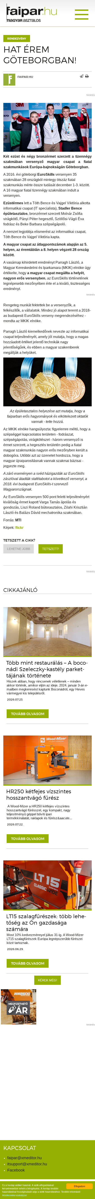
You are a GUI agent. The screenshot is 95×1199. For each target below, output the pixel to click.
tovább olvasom (27, 714)
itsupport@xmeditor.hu (27, 1164)
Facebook (16, 1170)
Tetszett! (50, 549)
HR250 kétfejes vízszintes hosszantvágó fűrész (38, 794)
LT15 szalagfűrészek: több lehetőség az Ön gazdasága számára (46, 922)
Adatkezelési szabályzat (14, 1195)
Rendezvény (16, 38)
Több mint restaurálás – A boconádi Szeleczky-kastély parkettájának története (47, 669)
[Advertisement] (47, 1076)
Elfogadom (79, 1186)
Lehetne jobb (18, 549)
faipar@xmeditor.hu (24, 1158)
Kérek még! (47, 980)
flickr (19, 527)
